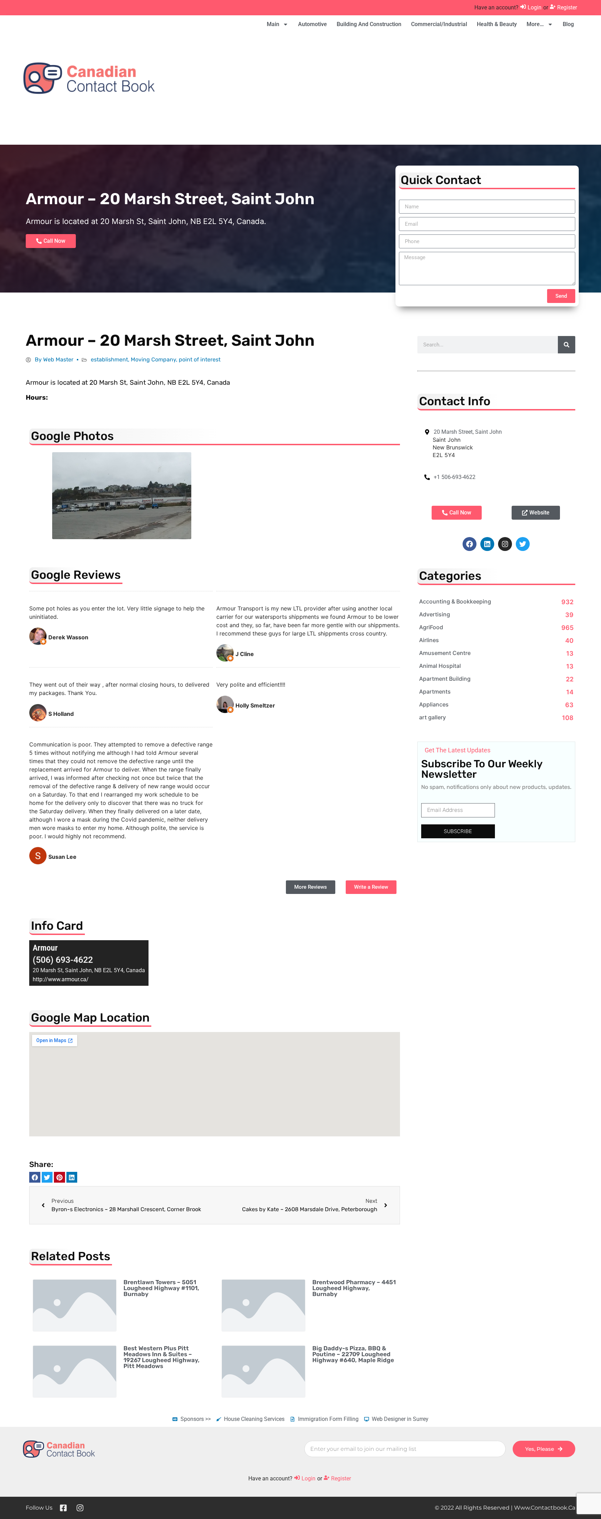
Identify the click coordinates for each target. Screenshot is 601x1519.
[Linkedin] (487, 544)
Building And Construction (369, 24)
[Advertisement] (420, 89)
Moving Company (153, 359)
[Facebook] (469, 544)
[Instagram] (505, 544)
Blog (568, 24)
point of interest (200, 359)
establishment (109, 359)
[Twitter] (523, 544)
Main (273, 24)
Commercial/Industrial (439, 24)
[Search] (566, 344)
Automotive (312, 24)
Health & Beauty (497, 24)
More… (535, 24)
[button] (34, 1177)
